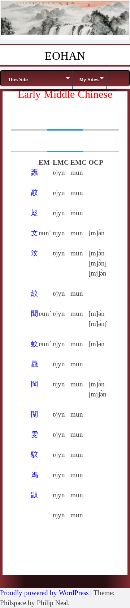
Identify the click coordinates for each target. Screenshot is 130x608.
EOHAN (65, 55)
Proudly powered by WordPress (44, 592)
